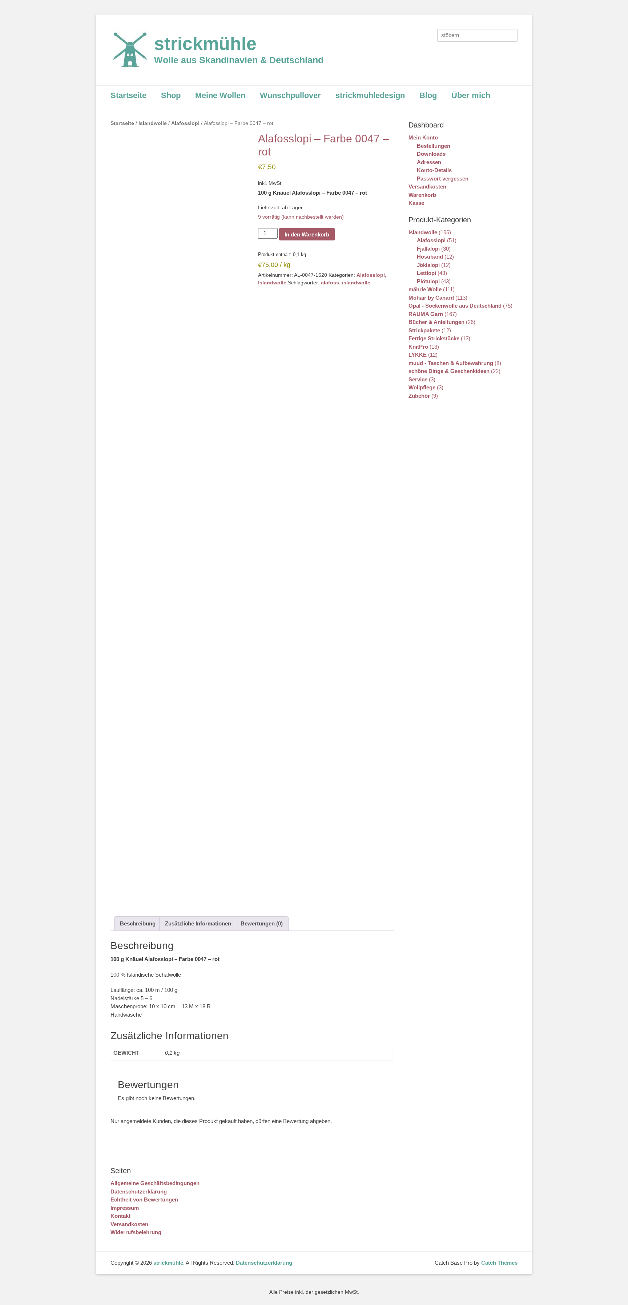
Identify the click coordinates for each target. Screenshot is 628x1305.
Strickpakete (424, 330)
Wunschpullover (290, 95)
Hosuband (430, 257)
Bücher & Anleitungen (436, 322)
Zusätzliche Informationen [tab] (198, 923)
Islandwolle (152, 123)
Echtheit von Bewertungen (144, 1199)
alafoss (330, 282)
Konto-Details (434, 170)
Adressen (429, 162)
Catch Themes (499, 1263)
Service (417, 379)
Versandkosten (427, 186)
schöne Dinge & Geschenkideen (449, 371)
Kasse (416, 203)
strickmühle (205, 43)
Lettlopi (426, 273)
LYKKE (417, 355)
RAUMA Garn (425, 314)
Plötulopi (428, 281)
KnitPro (418, 347)
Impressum (124, 1208)
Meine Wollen (220, 95)
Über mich (470, 95)
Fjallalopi (428, 249)
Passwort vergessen (442, 178)
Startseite (128, 95)
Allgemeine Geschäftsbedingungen (155, 1183)
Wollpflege (421, 387)
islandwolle (356, 282)
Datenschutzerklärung (138, 1191)
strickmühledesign (370, 95)
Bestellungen (433, 146)
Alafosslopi (185, 123)
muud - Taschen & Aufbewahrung (450, 363)
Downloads (431, 154)
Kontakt (120, 1216)
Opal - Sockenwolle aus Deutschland (455, 306)
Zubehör (419, 396)
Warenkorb (422, 195)
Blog (428, 95)
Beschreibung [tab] (138, 923)
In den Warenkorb (307, 234)
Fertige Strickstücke (433, 338)
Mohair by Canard (431, 298)
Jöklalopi (428, 265)
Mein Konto (423, 137)
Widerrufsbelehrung (135, 1232)
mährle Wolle (425, 289)
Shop (171, 95)
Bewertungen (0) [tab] (262, 923)
